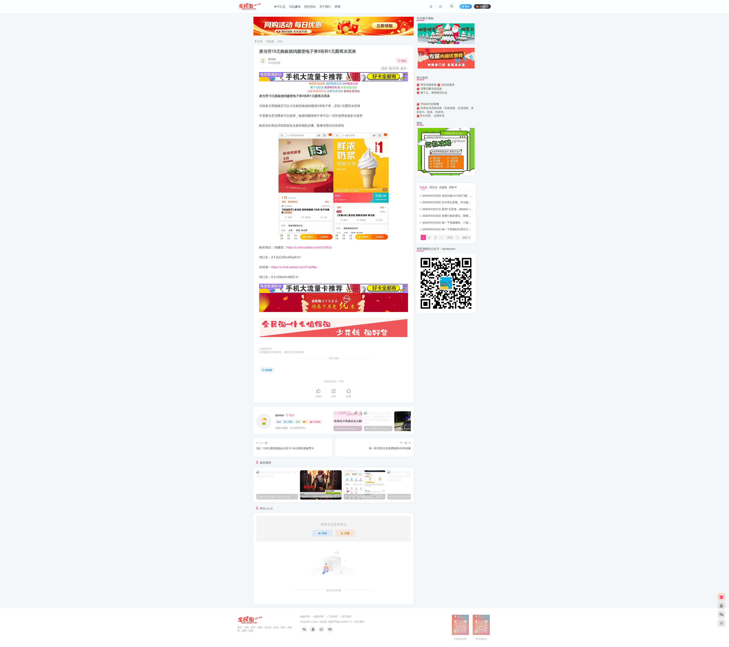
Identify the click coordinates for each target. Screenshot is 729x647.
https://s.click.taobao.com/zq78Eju (309, 247)
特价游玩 (310, 6)
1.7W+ (289, 421)
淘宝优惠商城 (428, 84)
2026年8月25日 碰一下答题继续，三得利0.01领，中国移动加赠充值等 (464, 222)
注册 (347, 533)
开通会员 (483, 6)
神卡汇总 (279, 6)
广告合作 (333, 616)
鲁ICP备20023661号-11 (343, 621)
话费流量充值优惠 (431, 88)
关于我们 (325, 6)
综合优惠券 (447, 84)
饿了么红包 (316, 87)
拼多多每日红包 (317, 91)
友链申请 (305, 616)
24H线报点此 (350, 83)
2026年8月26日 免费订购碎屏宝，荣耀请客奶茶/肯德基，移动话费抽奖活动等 (468, 216)
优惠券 (443, 187)
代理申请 (439, 115)
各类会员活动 (352, 91)
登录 (324, 533)
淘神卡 (453, 187)
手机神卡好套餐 (430, 104)
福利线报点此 (334, 83)
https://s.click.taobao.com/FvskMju (294, 267)
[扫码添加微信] (721, 614)
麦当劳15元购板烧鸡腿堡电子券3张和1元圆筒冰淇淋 (307, 51)
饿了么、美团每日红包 (434, 92)
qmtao (272, 59)
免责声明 (319, 616)
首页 (259, 41)
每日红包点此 (317, 83)
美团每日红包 (332, 87)
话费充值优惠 (335, 91)
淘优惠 (270, 41)
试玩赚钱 (295, 6)
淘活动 (433, 187)
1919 (449, 237)
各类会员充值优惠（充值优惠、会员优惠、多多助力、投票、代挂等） (445, 110)
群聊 (337, 6)
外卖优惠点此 (349, 87)
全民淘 (323, 621)
